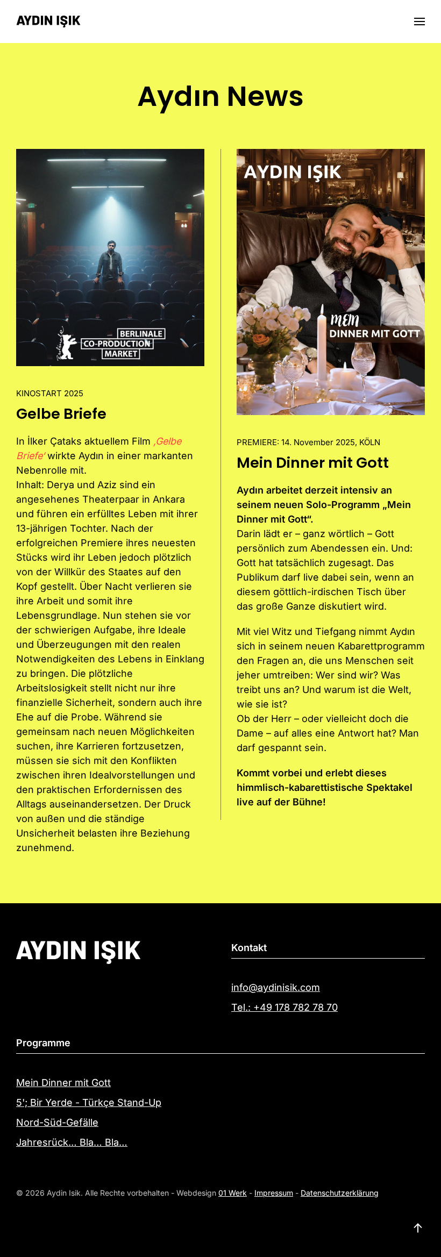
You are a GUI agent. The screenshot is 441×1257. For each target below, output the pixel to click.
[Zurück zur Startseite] (48, 21)
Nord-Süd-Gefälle (57, 1122)
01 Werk (232, 1192)
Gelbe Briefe (61, 413)
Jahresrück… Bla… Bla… (71, 1142)
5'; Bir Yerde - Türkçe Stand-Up (88, 1102)
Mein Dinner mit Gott (313, 462)
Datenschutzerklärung (340, 1192)
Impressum (273, 1192)
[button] (419, 21)
